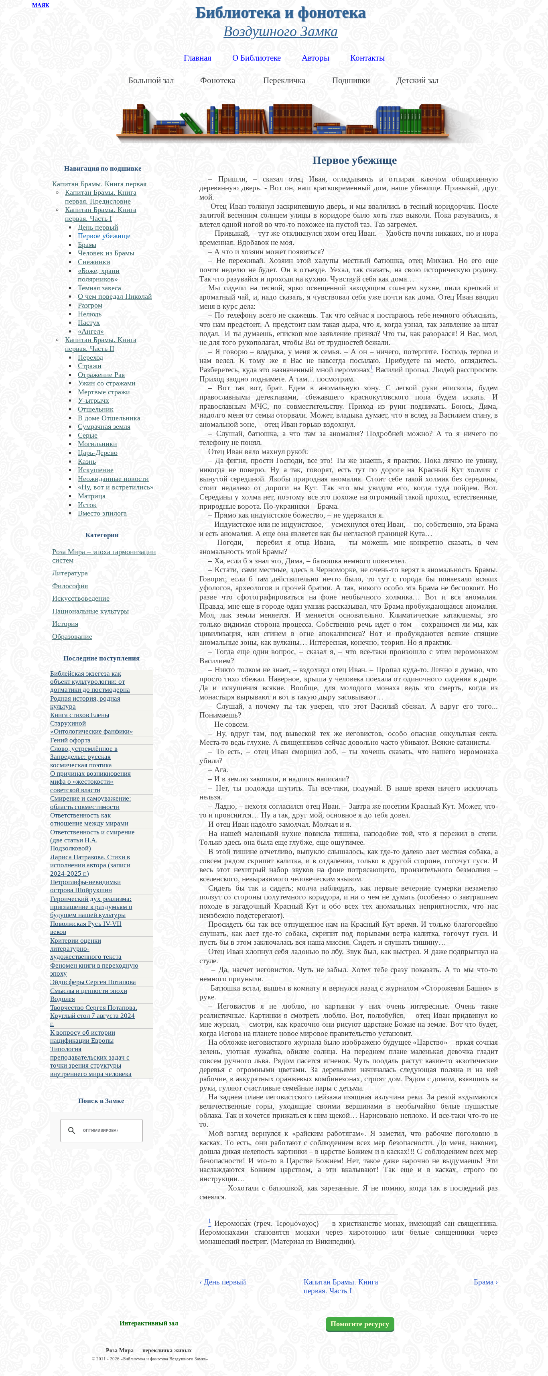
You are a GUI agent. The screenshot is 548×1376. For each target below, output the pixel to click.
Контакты (367, 57)
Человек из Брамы (106, 253)
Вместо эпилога (102, 513)
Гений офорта (70, 740)
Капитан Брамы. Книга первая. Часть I (100, 214)
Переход (90, 357)
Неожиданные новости (113, 479)
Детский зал (417, 80)
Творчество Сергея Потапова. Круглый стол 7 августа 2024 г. (93, 1016)
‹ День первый (222, 1282)
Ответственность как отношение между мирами (89, 819)
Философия (70, 586)
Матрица (92, 496)
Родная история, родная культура (85, 702)
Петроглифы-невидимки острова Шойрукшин (85, 886)
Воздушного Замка (280, 30)
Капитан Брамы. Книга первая (99, 184)
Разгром (90, 305)
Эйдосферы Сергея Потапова (93, 982)
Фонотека (217, 80)
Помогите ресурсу (360, 1324)
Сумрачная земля (104, 426)
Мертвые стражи (104, 392)
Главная (197, 57)
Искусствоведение (81, 598)
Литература (70, 573)
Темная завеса (99, 288)
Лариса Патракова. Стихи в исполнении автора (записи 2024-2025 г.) (90, 865)
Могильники (97, 444)
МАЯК (40, 5)
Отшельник (96, 409)
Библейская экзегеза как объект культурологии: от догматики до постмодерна (90, 682)
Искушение (96, 470)
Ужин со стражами (107, 383)
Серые (87, 435)
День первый (98, 227)
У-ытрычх (93, 400)
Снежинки (94, 262)
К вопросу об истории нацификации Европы (82, 1036)
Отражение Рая (101, 375)
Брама (87, 245)
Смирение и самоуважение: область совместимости (90, 802)
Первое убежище (104, 236)
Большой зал (151, 80)
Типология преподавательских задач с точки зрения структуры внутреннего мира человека (91, 1061)
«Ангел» (91, 331)
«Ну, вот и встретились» (116, 487)
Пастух (89, 322)
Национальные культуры (90, 611)
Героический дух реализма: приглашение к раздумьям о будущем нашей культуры (91, 907)
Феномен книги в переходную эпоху (94, 969)
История (65, 624)
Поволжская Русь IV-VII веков (86, 928)
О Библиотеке (256, 57)
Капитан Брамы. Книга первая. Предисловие (100, 196)
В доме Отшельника (109, 418)
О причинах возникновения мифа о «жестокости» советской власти (90, 782)
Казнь (87, 461)
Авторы (315, 57)
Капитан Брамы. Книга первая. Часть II (100, 344)
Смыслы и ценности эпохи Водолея (88, 995)
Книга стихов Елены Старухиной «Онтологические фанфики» (91, 723)
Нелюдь (89, 314)
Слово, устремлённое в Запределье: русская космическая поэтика (84, 757)
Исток (87, 505)
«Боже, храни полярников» (99, 275)
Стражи (89, 366)
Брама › (486, 1282)
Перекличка (284, 80)
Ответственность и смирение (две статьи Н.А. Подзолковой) (92, 840)
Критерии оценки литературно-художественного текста (86, 949)
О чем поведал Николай (115, 296)
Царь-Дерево (98, 452)
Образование (72, 636)
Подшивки (351, 80)
